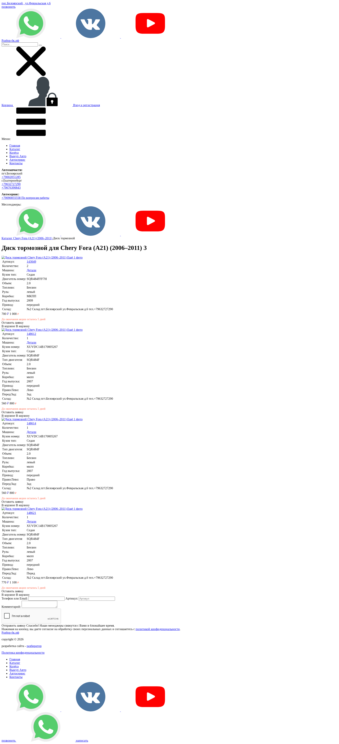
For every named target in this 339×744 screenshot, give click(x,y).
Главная (14, 145)
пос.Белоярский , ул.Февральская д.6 (26, 3)
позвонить (8, 6)
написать (81, 740)
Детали (31, 270)
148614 (31, 423)
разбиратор (34, 646)
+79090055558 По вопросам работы (25, 197)
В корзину (16, 326)
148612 (31, 333)
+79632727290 (11, 184)
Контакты (16, 163)
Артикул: (72, 598)
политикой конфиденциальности (158, 629)
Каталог (14, 149)
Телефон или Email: (15, 598)
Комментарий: (11, 606)
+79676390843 (11, 187)
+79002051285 (11, 177)
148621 (31, 513)
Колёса (14, 152)
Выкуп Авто (17, 156)
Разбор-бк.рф (10, 632)
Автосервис (17, 159)
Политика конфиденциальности (23, 652)
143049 (31, 261)
